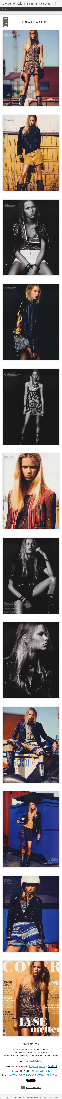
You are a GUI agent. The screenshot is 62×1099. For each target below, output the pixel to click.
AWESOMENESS (17, 1075)
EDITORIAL (40, 1075)
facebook (52, 1066)
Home (4, 9)
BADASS (30, 1075)
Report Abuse (54, 1097)
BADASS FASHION (34, 22)
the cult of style (43, 1070)
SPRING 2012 (53, 1075)
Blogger (45, 1097)
